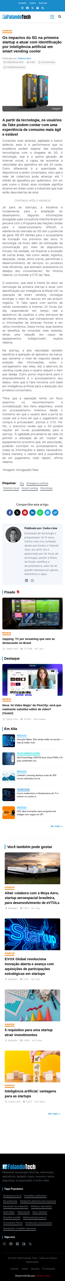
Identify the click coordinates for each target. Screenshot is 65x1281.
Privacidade (48, 1268)
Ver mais (55, 826)
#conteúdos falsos (13, 1222)
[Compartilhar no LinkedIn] (32, 512)
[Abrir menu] (52, 17)
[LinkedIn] (26, 580)
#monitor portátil (11, 1217)
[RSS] (42, 8)
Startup (7, 31)
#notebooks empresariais (38, 1222)
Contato (22, 3)
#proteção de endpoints (15, 1206)
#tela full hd (24, 1212)
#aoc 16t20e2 (39, 1212)
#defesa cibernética (41, 1206)
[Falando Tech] (16, 17)
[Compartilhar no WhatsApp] (40, 512)
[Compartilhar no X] (17, 512)
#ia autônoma (10, 1201)
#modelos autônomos (35, 1195)
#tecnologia (46, 488)
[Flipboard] (37, 8)
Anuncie (43, 3)
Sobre (33, 3)
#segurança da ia (12, 1195)
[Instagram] (22, 8)
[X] (32, 8)
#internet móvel (11, 488)
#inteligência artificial (37, 483)
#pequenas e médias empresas (19, 1228)
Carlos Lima (24, 58)
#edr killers (9, 1212)
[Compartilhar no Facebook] (10, 512)
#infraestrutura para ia (34, 1217)
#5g (22, 483)
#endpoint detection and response (38, 1201)
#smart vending (30, 488)
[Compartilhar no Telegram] (47, 512)
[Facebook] (27, 8)
